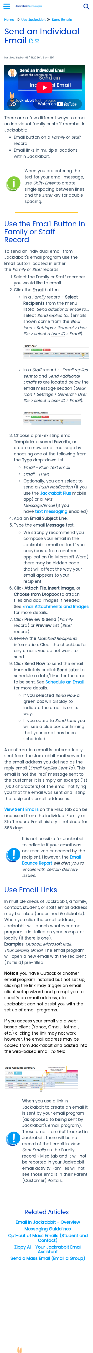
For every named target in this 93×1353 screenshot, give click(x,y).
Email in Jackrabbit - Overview (48, 1222)
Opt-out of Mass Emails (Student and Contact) (48, 1238)
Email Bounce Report (51, 860)
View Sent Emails (21, 809)
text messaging (51, 511)
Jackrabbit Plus (55, 493)
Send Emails (62, 19)
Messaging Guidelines (48, 1229)
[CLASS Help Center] (28, 4)
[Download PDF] (31, 41)
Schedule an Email (65, 682)
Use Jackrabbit (33, 19)
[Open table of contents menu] (8, 6)
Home (9, 19)
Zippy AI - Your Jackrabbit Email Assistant (48, 1249)
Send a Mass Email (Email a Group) (47, 1258)
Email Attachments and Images (56, 606)
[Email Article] (37, 41)
